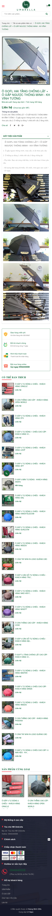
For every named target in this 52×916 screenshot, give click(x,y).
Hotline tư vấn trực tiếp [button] (15, 864)
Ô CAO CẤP (6, 894)
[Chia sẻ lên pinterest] (18, 125)
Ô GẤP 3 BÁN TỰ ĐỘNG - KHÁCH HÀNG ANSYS (31, 480)
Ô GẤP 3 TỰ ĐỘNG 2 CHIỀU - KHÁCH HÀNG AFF (30, 464)
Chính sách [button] (9, 839)
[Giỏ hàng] (47, 5)
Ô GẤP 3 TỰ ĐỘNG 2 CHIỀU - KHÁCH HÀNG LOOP (30, 449)
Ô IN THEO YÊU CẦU (9, 898)
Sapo (31, 912)
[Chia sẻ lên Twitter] (14, 125)
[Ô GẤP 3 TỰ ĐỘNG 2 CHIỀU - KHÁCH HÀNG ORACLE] (13, 786)
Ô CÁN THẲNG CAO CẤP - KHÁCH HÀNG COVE (31, 624)
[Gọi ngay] (7, 473)
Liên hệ (4, 902)
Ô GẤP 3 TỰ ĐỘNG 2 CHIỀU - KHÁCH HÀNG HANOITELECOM (30, 512)
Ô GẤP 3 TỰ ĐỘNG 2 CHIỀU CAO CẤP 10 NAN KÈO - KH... (31, 751)
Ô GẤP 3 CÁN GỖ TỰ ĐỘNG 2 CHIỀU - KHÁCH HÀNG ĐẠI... (30, 640)
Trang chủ (6, 885)
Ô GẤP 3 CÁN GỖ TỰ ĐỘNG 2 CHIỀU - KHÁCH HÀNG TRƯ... (30, 576)
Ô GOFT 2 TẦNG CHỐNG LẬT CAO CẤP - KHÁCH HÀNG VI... (31, 655)
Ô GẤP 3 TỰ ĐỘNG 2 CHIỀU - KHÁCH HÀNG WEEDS (30, 544)
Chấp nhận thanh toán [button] (15, 847)
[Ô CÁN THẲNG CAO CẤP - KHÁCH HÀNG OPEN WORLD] (39, 786)
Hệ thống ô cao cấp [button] (13, 820)
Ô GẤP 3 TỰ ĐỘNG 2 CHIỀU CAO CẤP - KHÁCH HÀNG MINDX (31, 687)
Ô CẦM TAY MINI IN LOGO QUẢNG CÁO (31, 559)
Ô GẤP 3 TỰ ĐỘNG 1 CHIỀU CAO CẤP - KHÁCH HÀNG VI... (31, 433)
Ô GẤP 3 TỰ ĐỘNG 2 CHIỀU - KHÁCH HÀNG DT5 (30, 417)
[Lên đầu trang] (43, 911)
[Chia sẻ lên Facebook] (10, 125)
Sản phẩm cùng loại (16, 769)
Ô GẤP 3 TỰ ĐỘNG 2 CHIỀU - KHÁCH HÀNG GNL (30, 496)
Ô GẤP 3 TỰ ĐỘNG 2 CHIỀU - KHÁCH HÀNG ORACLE (30, 385)
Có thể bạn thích (14, 377)
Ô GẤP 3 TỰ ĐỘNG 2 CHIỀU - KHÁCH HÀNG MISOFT (30, 608)
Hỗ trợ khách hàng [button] (13, 880)
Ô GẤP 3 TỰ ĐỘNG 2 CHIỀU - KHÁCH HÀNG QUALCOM (30, 528)
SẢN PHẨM (6, 889)
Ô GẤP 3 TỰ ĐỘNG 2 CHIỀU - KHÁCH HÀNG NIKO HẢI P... (30, 592)
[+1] (23, 125)
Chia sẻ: (5, 125)
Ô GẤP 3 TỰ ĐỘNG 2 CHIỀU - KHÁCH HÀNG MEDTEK (30, 671)
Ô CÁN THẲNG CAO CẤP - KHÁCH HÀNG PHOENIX (31, 719)
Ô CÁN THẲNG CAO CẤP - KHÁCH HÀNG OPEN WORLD (31, 401)
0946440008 (24, 367)
